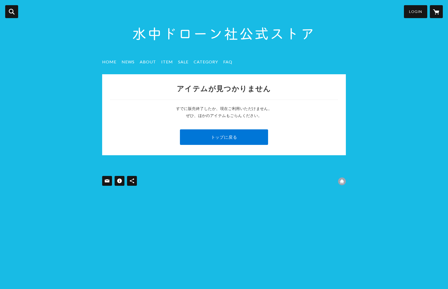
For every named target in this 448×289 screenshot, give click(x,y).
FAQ (227, 61)
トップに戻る (224, 137)
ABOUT (148, 61)
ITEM (167, 61)
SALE (183, 61)
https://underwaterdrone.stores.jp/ (342, 181)
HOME (109, 61)
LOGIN (415, 11)
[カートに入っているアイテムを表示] (436, 11)
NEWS (128, 61)
